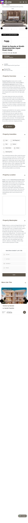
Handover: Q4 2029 (7, 289)
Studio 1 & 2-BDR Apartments (10, 34)
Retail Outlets (8, 147)
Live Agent (23, 516)
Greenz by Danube (8, 306)
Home (3, 4)
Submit (14, 274)
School (17, 147)
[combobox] (3, 259)
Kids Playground (16, 140)
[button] (2, 28)
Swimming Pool (8, 151)
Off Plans (8, 4)
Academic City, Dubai (9, 302)
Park (6, 144)
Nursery (14, 144)
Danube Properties (8, 57)
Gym (6, 140)
